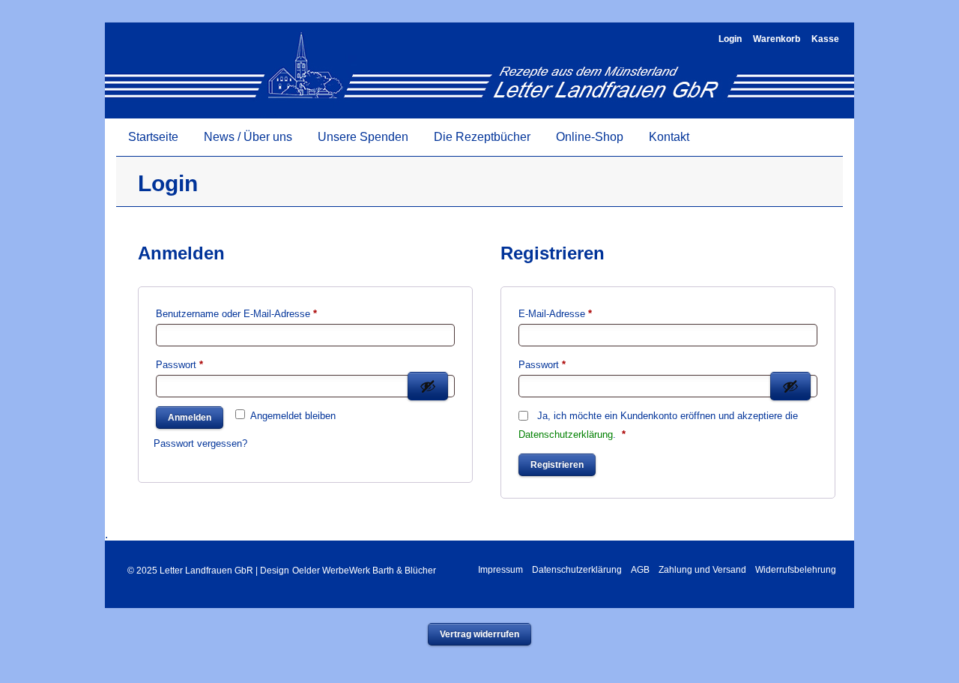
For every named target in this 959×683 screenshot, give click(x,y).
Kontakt (669, 136)
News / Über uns (248, 136)
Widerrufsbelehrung (795, 570)
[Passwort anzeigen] (428, 386)
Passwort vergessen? (200, 443)
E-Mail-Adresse (579, 313)
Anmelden (189, 417)
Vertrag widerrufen (479, 634)
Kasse (825, 39)
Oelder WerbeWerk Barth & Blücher (364, 570)
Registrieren (557, 465)
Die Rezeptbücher (482, 136)
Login (730, 39)
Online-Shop (589, 136)
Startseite (153, 136)
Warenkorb (776, 39)
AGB (640, 570)
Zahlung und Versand (702, 570)
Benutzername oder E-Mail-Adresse (261, 313)
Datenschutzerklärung (565, 434)
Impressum (500, 570)
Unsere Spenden (363, 136)
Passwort (204, 364)
